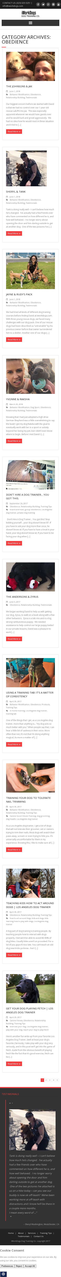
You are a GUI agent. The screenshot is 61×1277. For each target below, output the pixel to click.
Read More (13, 131)
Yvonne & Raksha (17, 399)
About (21, 1233)
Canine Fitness (16, 1020)
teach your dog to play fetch (36, 1029)
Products (46, 704)
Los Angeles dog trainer (36, 710)
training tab (11, 713)
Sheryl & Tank (16, 191)
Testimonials (31, 97)
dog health (11, 819)
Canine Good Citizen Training (23, 816)
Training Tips (46, 506)
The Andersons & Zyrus (22, 596)
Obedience (35, 94)
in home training (17, 710)
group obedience (33, 509)
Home (11, 1233)
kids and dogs (38, 918)
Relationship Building (15, 97)
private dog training (26, 512)
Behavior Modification (19, 94)
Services (32, 1233)
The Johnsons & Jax (19, 86)
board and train (17, 509)
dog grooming (43, 816)
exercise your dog (18, 1026)
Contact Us (38, 1236)
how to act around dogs (20, 918)
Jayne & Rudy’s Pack (19, 294)
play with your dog (14, 1029)
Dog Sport (34, 407)
